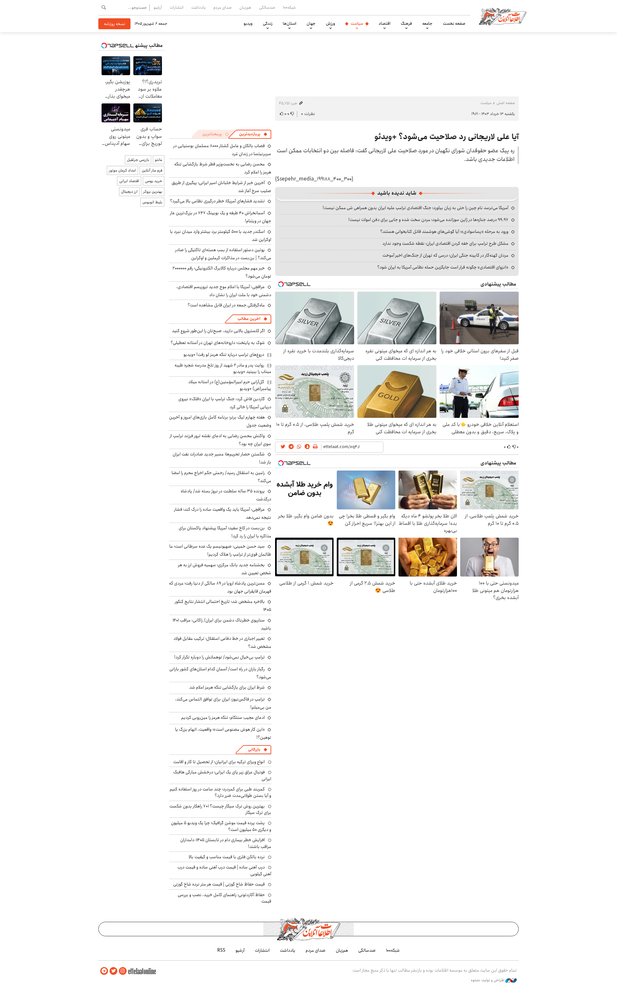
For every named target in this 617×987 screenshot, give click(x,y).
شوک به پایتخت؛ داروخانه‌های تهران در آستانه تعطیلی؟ (218, 342)
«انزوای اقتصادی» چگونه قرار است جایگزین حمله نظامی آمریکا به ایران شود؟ (442, 267)
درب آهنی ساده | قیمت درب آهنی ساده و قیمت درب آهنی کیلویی (224, 870)
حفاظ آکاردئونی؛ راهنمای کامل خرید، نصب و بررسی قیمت (224, 898)
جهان (311, 23)
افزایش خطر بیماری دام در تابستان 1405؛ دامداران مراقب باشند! (225, 843)
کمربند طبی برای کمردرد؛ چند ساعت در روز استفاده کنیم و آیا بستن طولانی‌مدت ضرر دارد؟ (220, 792)
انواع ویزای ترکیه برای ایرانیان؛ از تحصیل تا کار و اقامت (219, 761)
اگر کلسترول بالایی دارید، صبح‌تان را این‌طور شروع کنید (218, 330)
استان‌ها (289, 23)
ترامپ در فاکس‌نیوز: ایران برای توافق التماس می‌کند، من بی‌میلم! (223, 703)
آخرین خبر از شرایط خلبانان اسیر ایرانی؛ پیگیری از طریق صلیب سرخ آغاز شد (221, 186)
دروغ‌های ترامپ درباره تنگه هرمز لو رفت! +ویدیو (223, 354)
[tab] (253, 134)
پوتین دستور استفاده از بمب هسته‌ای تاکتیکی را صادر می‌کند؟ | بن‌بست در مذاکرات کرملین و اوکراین (223, 253)
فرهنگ (406, 23)
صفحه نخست (454, 23)
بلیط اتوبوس (152, 202)
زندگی (268, 23)
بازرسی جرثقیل (138, 160)
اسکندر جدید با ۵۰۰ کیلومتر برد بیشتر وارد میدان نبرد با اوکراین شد (220, 235)
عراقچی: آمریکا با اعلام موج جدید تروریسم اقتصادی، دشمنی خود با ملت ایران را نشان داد (223, 290)
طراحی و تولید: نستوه (488, 980)
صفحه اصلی (505, 103)
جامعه (427, 23)
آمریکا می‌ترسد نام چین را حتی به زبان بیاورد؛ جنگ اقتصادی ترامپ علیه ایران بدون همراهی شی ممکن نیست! (415, 207)
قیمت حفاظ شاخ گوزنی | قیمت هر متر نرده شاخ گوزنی (219, 884)
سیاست (357, 23)
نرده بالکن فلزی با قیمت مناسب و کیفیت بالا (227, 856)
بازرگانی (254, 749)
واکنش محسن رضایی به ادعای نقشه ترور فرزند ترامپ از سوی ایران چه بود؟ (220, 439)
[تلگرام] (104, 971)
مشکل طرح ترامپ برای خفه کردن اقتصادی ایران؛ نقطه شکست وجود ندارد (445, 243)
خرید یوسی (153, 181)
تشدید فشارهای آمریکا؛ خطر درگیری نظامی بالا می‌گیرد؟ (217, 201)
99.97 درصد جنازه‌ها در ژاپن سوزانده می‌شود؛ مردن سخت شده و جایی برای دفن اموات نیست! (428, 219)
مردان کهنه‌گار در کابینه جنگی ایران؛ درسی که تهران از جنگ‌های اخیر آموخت (445, 255)
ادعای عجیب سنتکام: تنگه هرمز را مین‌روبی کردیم (223, 717)
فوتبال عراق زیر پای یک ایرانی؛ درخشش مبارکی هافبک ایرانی (222, 775)
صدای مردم (222, 7)
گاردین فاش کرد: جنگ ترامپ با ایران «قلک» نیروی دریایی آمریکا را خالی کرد (224, 402)
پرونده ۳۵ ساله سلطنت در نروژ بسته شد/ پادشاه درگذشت (226, 495)
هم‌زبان (245, 7)
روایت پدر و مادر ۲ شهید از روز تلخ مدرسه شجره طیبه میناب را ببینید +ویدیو (222, 368)
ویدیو (248, 23)
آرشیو (158, 7)
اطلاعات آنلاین (502, 16)
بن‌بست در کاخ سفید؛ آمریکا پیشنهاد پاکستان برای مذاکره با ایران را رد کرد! (225, 532)
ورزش (330, 23)
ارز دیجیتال (129, 192)
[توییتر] (113, 971)
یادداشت (198, 7)
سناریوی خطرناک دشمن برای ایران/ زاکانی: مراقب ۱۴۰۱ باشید (222, 624)
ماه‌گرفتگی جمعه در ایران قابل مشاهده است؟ (226, 305)
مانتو (158, 160)
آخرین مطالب (248, 319)
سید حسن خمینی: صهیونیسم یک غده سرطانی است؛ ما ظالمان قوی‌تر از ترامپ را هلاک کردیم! (220, 550)
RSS (221, 950)
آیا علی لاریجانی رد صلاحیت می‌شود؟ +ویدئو (446, 137)
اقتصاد (384, 23)
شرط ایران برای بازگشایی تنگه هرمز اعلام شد (227, 687)
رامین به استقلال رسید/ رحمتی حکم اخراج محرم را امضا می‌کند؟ (221, 476)
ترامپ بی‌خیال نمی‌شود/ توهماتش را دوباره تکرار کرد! (219, 657)
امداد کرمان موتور (122, 170)
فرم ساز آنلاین (152, 170)
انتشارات (176, 7)
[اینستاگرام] (123, 971)
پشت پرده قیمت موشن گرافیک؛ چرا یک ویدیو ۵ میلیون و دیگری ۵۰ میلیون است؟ (221, 826)
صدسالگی (267, 7)
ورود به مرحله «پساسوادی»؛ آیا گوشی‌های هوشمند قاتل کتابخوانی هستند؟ (444, 231)
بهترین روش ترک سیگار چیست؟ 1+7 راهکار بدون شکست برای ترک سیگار (220, 809)
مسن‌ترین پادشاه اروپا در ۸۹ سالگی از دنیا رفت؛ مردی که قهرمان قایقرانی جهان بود (220, 587)
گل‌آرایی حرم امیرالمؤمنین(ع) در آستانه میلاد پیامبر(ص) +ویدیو (229, 385)
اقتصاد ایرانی (129, 181)
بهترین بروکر (152, 192)
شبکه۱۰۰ (289, 7)
